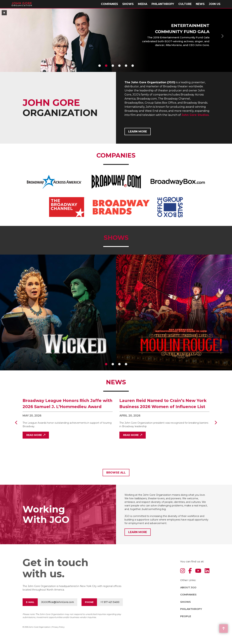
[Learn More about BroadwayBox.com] (177, 181)
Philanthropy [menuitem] (162, 4)
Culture (185, 4)
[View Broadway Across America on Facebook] (190, 571)
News (200, 4)
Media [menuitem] (142, 4)
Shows (128, 4)
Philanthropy (191, 609)
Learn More (137, 131)
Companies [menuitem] (109, 4)
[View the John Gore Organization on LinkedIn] (207, 571)
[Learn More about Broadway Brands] (121, 207)
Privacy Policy (58, 627)
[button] (9, 36)
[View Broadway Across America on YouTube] (198, 571)
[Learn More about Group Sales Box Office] (170, 207)
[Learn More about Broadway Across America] (54, 182)
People (185, 616)
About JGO (188, 587)
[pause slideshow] (4, 12)
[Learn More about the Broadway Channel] (67, 207)
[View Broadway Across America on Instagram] (182, 571)
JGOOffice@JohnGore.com (57, 602)
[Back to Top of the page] (223, 628)
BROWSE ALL (116, 472)
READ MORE (34, 435)
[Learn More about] (116, 182)
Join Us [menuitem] (214, 4)
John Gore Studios (195, 115)
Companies (188, 594)
